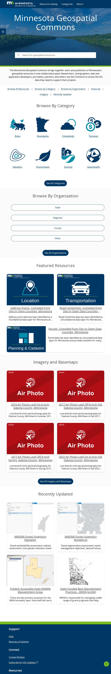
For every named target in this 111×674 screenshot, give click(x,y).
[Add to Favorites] (3, 31)
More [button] (79, 4)
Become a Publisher (19, 641)
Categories (67, 4)
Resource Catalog (49, 4)
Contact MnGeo (17, 657)
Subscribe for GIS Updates (22, 662)
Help (11, 636)
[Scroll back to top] (106, 664)
